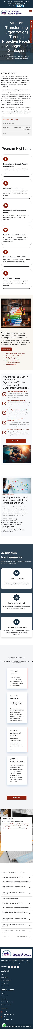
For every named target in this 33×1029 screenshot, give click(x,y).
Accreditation (4, 977)
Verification (19, 3)
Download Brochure (31, 36)
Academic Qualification (16, 579)
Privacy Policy (4, 983)
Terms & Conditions (6, 980)
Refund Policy (4, 986)
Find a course (4, 996)
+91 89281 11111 (8, 1)
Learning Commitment (16, 603)
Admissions (4, 999)
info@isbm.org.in (18, 1)
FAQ (2, 974)
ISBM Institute (13, 1026)
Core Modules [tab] (6, 349)
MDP (8, 55)
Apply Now (31, 24)
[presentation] (14, 854)
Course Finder (11, 3)
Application (4, 993)
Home (2, 55)
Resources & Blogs (6, 1005)
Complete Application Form (17, 627)
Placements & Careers (6, 1002)
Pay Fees (27, 1)
